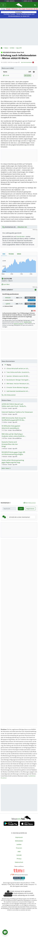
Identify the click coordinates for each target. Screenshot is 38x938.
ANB (19, 851)
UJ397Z (8, 304)
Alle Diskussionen (10, 395)
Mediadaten (19, 841)
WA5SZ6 (8, 298)
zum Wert (6, 284)
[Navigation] (3, 5)
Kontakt (19, 855)
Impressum (19, 837)
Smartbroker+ (20, 236)
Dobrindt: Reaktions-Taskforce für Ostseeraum (17, 412)
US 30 (7, 75)
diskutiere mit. (22, 227)
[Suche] (35, 5)
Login (21, 509)
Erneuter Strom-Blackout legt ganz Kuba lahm (21, 387)
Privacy (19, 859)
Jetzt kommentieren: (26, 62)
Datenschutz (19, 862)
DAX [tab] (4, 254)
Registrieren (30, 509)
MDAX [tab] (19, 254)
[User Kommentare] (5, 932)
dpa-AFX (19, 48)
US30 (27, 1)
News (6, 48)
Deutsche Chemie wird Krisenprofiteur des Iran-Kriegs (10, 444)
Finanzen (19, 848)
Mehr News (6, 468)
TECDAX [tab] (11, 254)
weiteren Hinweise (18, 323)
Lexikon (19, 844)
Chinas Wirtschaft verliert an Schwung (19, 368)
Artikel (12, 48)
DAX (10, 1)
